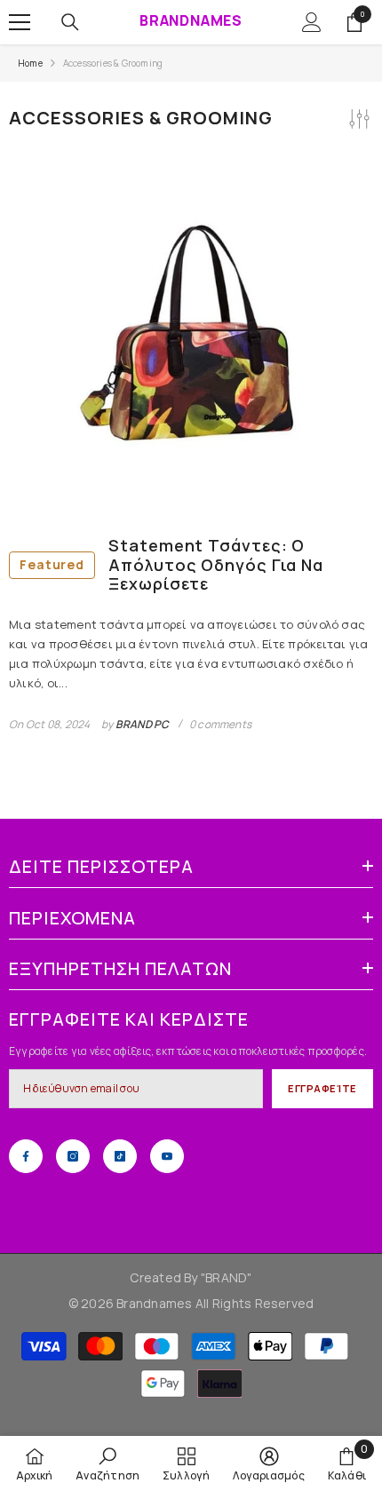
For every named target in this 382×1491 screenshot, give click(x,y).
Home (30, 63)
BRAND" (228, 1277)
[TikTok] (120, 1156)
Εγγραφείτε (322, 1088)
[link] (107, 1463)
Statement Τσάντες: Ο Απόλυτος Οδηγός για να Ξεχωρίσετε (171, 565)
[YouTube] (167, 1156)
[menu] (19, 22)
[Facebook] (26, 1156)
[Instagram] (73, 1156)
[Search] (70, 22)
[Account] (312, 22)
